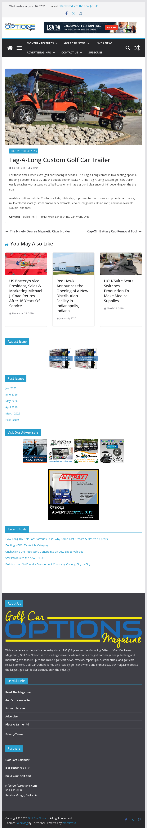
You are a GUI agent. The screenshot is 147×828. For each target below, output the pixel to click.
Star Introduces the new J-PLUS (79, 6)
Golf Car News (74, 43)
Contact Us (69, 52)
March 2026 (12, 413)
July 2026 (10, 388)
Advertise (11, 716)
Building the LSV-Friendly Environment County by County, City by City (47, 564)
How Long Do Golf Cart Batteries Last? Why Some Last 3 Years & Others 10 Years (56, 539)
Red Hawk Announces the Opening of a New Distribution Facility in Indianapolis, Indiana (72, 295)
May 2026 (11, 401)
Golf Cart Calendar (17, 760)
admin (34, 168)
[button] (56, 43)
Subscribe (95, 52)
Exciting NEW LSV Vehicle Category (26, 545)
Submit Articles (15, 708)
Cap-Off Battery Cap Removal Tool (112, 231)
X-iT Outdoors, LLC (17, 768)
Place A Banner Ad (17, 724)
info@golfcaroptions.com (21, 785)
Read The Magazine (18, 692)
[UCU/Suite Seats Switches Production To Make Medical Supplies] (121, 255)
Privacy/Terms (14, 734)
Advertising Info (39, 52)
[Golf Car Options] (10, 48)
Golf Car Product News (24, 151)
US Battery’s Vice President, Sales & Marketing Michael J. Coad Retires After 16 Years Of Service (25, 293)
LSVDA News (104, 43)
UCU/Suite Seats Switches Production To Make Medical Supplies (118, 290)
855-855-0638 (14, 790)
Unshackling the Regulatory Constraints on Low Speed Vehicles (44, 551)
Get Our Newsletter (18, 700)
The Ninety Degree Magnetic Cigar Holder (40, 231)
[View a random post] (137, 48)
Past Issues (12, 420)
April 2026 (11, 407)
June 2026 (11, 394)
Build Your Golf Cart (18, 776)
